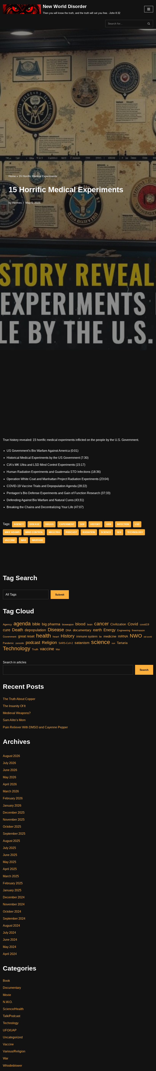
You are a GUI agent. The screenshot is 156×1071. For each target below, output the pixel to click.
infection (123, 524)
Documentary (12, 987)
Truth (35, 649)
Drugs (49, 524)
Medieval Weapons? (17, 713)
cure (6, 630)
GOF (82, 524)
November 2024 (14, 904)
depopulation (35, 630)
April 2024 (10, 954)
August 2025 (11, 840)
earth (97, 630)
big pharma (51, 624)
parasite (20, 643)
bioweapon (68, 624)
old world (148, 637)
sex (119, 532)
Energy (109, 630)
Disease (34, 524)
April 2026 (10, 784)
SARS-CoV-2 (66, 643)
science (106, 532)
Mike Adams (12, 532)
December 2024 (14, 897)
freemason (138, 630)
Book (6, 980)
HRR (108, 524)
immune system (86, 636)
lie (100, 636)
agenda (22, 623)
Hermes (17, 202)
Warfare (37, 540)
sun (113, 643)
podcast (71, 532)
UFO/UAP (10, 1030)
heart (56, 636)
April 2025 (10, 869)
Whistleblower (12, 1065)
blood (80, 624)
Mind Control (34, 532)
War (23, 540)
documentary (82, 630)
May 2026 (9, 777)
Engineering (123, 630)
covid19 (144, 624)
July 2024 (9, 932)
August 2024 (11, 925)
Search (144, 669)
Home (12, 176)
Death (17, 629)
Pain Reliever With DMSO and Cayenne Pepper (35, 727)
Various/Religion (14, 1051)
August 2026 (11, 756)
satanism (82, 643)
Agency (19, 524)
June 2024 (10, 939)
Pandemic (8, 643)
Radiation (89, 532)
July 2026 (9, 763)
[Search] (149, 23)
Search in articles (14, 662)
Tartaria (122, 643)
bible (36, 624)
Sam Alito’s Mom (14, 720)
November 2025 (14, 819)
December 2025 (14, 812)
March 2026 (11, 791)
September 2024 (14, 918)
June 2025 (10, 855)
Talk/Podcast (11, 1016)
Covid (133, 624)
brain (89, 624)
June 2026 (10, 770)
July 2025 (9, 848)
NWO (136, 635)
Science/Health (13, 1009)
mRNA (123, 636)
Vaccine (8, 1044)
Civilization (118, 624)
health (43, 635)
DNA (68, 630)
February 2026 (13, 798)
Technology (135, 532)
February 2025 (13, 883)
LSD (137, 524)
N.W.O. (7, 1002)
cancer (101, 623)
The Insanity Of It (14, 706)
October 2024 (12, 911)
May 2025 (9, 862)
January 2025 (12, 890)
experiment (66, 524)
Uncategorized (13, 1037)
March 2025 (11, 876)
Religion (49, 642)
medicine (109, 636)
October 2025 (12, 826)
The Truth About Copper (19, 699)
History (95, 524)
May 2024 (9, 946)
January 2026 (12, 805)
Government (9, 636)
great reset (26, 636)
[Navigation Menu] (148, 9)
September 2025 (14, 833)
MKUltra (54, 532)
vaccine (10, 540)
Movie (7, 995)
